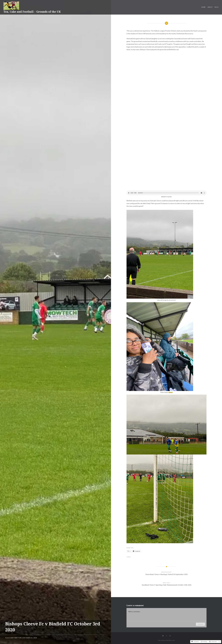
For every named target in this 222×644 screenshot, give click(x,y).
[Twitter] (166, 635)
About (210, 7)
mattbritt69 (16, 638)
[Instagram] (170, 635)
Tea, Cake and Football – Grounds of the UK (32, 11)
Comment (200, 624)
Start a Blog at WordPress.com (166, 640)
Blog (217, 7)
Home (203, 7)
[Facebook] (163, 635)
